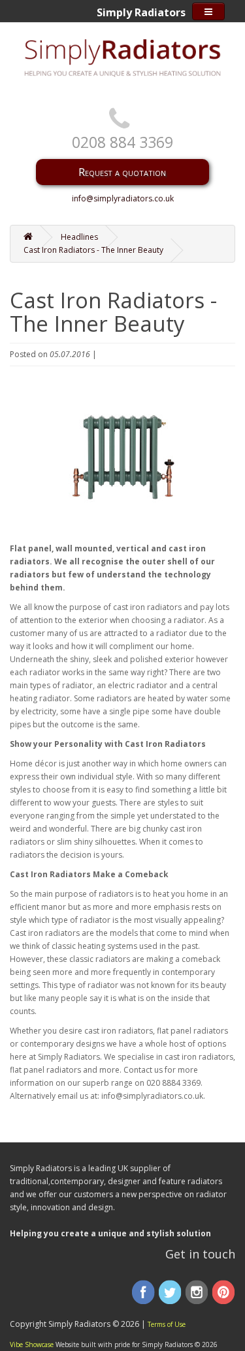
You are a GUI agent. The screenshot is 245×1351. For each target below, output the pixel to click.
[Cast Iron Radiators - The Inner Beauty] (122, 457)
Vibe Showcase (32, 1344)
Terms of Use (167, 1324)
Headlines (79, 236)
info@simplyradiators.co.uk (123, 198)
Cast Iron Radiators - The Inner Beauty (93, 249)
